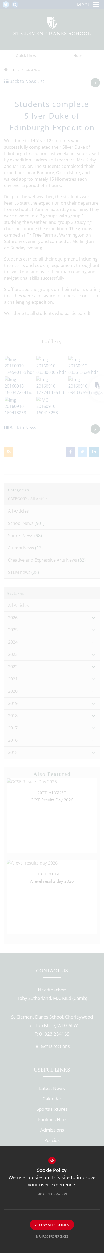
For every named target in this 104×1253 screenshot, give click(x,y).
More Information (52, 1194)
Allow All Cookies (52, 1224)
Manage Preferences (52, 1236)
